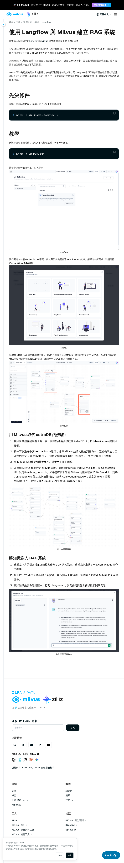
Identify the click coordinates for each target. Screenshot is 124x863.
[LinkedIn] (40, 745)
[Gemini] (37, 760)
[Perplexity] (19, 760)
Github (69, 829)
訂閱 (73, 727)
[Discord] (31, 745)
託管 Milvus (18, 800)
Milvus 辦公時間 (75, 820)
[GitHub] (15, 745)
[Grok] (25, 760)
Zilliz (41, 707)
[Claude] (31, 760)
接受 (70, 855)
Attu (14, 820)
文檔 (18, 22)
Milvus (44, 41)
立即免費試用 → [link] (101, 5)
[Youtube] (48, 745)
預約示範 (16, 804)
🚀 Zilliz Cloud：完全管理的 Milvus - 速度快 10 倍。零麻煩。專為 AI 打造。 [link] (51, 4)
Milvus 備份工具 (21, 834)
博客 (14, 795)
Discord (70, 825)
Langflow (34, 41)
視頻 (68, 800)
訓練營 (69, 790)
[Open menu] (116, 14)
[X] (23, 745)
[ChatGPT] (14, 760)
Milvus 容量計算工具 (23, 829)
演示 (68, 795)
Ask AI (108, 855)
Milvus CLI (18, 825)
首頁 (11, 22)
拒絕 (60, 855)
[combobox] (104, 14)
